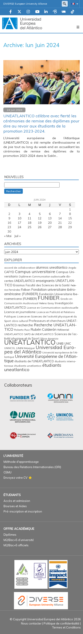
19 (39, 223)
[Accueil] (22, 23)
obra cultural (20, 321)
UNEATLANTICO (30, 342)
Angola (72, 267)
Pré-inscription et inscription (23, 511)
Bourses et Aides (15, 506)
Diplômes (10, 534)
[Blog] (55, 12)
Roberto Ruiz (22, 329)
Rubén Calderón (43, 329)
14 (60, 218)
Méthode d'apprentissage (21, 461)
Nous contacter (31, 623)
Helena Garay (46, 303)
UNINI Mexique (25, 348)
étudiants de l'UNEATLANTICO (34, 361)
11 (29, 218)
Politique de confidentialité (61, 623)
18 (29, 223)
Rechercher (13, 191)
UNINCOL (9, 348)
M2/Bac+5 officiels (16, 545)
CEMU (8, 472)
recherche (25, 325)
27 (50, 227)
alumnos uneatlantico (52, 267)
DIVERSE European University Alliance (25, 3)
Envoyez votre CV (15, 477)
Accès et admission (17, 501)
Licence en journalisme (20, 312)
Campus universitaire (35, 271)
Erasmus (19, 285)
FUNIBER (49, 298)
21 (60, 223)
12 (39, 218)
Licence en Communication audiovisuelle (52, 307)
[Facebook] (10, 12)
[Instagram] (28, 12)
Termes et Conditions (66, 627)
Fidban (25, 289)
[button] (74, 3)
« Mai (8, 236)
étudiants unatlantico (27, 365)
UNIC (67, 343)
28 (60, 227)
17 (19, 223)
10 (19, 218)
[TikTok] (72, 12)
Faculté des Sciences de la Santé (48, 285)
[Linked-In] (46, 12)
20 (50, 223)
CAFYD (9, 272)
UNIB (60, 343)
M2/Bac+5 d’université (19, 540)
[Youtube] (37, 12)
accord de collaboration (19, 267)
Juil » (17, 236)
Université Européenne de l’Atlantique (41, 358)
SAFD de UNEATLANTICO (39, 334)
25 (29, 227)
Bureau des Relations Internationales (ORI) (32, 467)
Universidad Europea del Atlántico (40, 349)
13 (50, 218)
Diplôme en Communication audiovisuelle (42, 276)
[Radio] (64, 12)
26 (39, 227)
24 (19, 227)
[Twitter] (19, 12)
